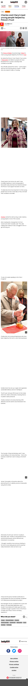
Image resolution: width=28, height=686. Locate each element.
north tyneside (4, 622)
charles (17, 620)
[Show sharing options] (26, 147)
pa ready (7, 11)
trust (24, 622)
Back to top (24, 641)
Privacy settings (14, 664)
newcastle (19, 622)
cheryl (2, 620)
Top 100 (3, 6)
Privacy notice (14, 661)
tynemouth (12, 622)
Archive (14, 670)
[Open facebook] (8, 651)
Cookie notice (14, 667)
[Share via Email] (26, 28)
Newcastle (5, 60)
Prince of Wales (7, 53)
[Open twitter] (14, 651)
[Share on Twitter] (23, 28)
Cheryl (22, 53)
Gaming (16, 6)
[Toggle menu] (2, 2)
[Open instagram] (20, 651)
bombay (3, 625)
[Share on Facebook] (21, 28)
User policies (14, 658)
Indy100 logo (14, 2)
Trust (24, 55)
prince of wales (9, 620)
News (10, 6)
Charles (3, 217)
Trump (23, 6)
